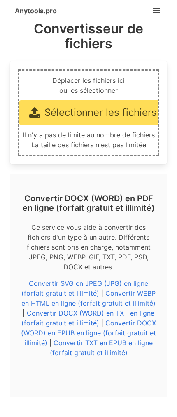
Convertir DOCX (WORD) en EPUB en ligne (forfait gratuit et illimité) (88, 333)
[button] (156, 10)
